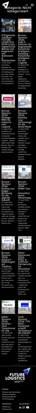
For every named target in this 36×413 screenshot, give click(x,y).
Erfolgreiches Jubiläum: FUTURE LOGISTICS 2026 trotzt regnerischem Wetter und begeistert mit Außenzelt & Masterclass (9, 48)
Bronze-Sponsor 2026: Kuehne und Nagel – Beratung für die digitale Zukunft (8, 190)
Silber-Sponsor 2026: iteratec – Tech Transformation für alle (10, 323)
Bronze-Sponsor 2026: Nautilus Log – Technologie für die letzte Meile (25, 118)
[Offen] (32, 5)
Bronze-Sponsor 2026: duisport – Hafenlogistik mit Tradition (9, 259)
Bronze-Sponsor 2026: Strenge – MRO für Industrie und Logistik (7, 118)
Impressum (6, 407)
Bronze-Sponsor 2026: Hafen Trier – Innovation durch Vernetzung (24, 189)
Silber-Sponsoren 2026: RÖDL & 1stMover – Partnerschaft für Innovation (26, 260)
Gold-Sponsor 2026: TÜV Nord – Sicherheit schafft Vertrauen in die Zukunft (25, 324)
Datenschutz (7, 409)
